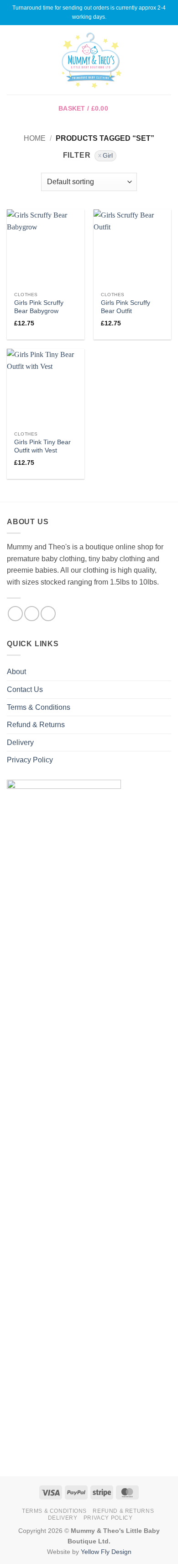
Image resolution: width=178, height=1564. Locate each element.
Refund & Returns (36, 725)
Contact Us (25, 689)
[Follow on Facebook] (15, 613)
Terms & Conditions (38, 707)
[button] (12, 59)
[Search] (167, 60)
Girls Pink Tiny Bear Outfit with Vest (42, 446)
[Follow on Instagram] (31, 613)
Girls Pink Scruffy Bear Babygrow (38, 306)
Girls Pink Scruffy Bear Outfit (125, 306)
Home (35, 138)
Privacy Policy (30, 760)
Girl (108, 155)
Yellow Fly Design (106, 1551)
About (16, 672)
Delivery (20, 742)
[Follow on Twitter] (48, 613)
